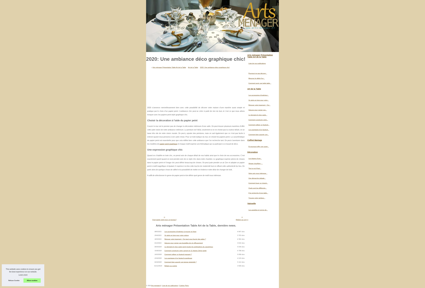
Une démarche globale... (257, 178)
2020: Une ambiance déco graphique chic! (215, 67)
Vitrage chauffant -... (255, 163)
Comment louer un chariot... (258, 183)
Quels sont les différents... (257, 188)
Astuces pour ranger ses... (257, 110)
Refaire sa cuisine (242, 220)
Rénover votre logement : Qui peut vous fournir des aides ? (185, 239)
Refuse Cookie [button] (13, 280)
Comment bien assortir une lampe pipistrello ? (180, 262)
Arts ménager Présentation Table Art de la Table (169, 67)
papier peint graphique (168, 144)
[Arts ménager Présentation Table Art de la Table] (212, 26)
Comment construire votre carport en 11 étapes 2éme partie (185, 250)
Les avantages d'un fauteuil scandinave (178, 258)
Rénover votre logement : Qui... (259, 105)
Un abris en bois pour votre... (258, 100)
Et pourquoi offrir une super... (258, 146)
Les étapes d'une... (255, 158)
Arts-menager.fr (156, 285)
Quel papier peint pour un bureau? (164, 220)
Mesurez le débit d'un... (256, 78)
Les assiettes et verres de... (258, 210)
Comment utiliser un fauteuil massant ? (178, 254)
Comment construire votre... (258, 120)
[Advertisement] (196, 85)
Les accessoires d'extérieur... (258, 95)
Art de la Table (193, 67)
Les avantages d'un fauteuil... (258, 130)
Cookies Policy (184, 285)
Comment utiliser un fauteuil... (258, 125)
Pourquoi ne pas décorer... (257, 73)
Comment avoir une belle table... (259, 83)
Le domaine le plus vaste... (257, 115)
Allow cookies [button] (32, 280)
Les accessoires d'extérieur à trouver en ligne (180, 231)
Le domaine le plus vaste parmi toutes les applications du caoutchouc (188, 247)
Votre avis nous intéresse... (257, 173)
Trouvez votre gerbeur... (256, 198)
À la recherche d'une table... (258, 193)
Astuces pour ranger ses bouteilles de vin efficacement (183, 243)
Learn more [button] (23, 275)
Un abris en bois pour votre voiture (176, 235)
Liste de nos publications (257, 63)
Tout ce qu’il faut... (254, 168)
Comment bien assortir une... (258, 134)
